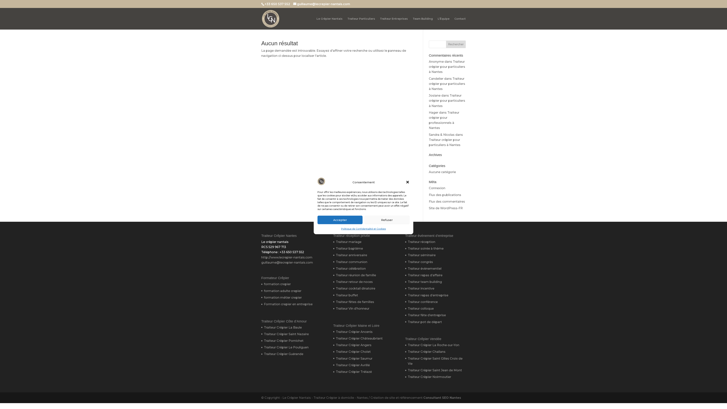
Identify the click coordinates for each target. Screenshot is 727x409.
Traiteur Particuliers (361, 18)
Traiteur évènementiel (425, 268)
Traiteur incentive (421, 288)
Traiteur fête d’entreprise (427, 315)
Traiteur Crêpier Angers (353, 345)
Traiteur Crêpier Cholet (353, 352)
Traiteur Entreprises (394, 18)
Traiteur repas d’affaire (425, 275)
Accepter (340, 220)
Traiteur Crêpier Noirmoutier (429, 377)
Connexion (437, 188)
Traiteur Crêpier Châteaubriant (359, 338)
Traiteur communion (351, 262)
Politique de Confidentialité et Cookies (363, 228)
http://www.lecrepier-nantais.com (286, 257)
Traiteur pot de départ (425, 322)
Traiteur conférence (423, 302)
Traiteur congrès (420, 262)
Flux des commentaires (447, 201)
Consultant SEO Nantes (442, 398)
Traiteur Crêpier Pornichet (283, 341)
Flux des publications (445, 195)
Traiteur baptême (349, 248)
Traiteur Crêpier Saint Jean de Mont (435, 370)
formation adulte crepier (282, 291)
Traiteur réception (421, 242)
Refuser (387, 220)
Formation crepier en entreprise (288, 304)
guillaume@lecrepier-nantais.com (287, 262)
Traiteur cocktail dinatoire (355, 288)
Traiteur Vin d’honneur (352, 308)
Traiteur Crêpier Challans (426, 352)
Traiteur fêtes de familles (355, 302)
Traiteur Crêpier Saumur (354, 358)
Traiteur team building (425, 282)
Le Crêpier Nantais (329, 18)
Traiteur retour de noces (354, 282)
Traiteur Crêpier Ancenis (354, 332)
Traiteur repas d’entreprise (428, 295)
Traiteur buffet (347, 295)
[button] (408, 182)
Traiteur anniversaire (351, 255)
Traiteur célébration (351, 268)
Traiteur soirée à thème (426, 248)
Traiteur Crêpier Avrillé (353, 365)
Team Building (423, 18)
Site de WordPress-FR (446, 208)
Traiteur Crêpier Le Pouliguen (286, 347)
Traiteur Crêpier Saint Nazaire (286, 334)
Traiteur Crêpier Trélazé (354, 372)
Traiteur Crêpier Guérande (283, 354)
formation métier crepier (283, 297)
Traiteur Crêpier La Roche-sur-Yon (433, 345)
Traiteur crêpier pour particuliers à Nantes (447, 67)
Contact (460, 18)
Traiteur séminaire (422, 255)
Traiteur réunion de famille (356, 275)
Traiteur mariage (348, 242)
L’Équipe (443, 18)
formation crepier (277, 284)
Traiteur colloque (421, 308)
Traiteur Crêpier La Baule (283, 327)
